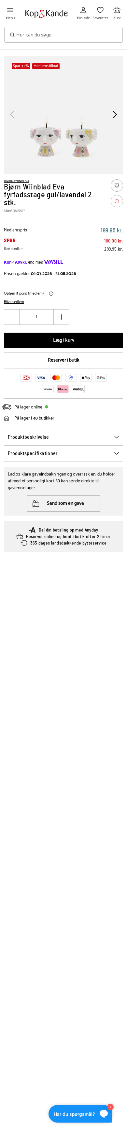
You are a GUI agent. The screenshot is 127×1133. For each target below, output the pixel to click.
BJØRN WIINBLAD (16, 181)
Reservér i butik (63, 360)
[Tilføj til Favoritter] (117, 185)
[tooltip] (117, 201)
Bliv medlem (14, 302)
